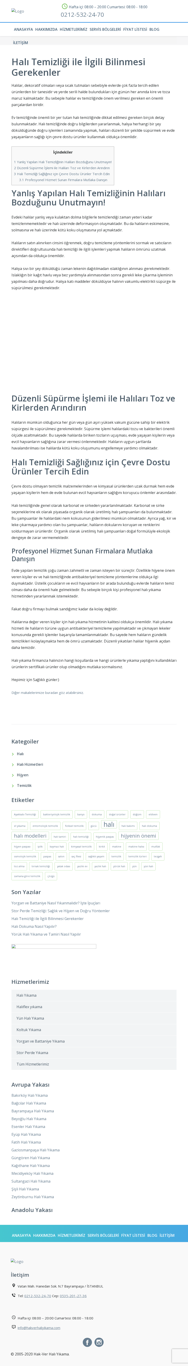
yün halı (148, 866)
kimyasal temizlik (81, 846)
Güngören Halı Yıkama (30, 1157)
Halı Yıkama (26, 995)
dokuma (97, 814)
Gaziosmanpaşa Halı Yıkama (35, 1150)
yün (134, 866)
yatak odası (63, 866)
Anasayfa (23, 29)
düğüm (137, 814)
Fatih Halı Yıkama (26, 1142)
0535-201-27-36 (73, 1295)
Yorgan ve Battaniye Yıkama (41, 1041)
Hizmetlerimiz (73, 29)
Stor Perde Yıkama (32, 1052)
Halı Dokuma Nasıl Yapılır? (34, 926)
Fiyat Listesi (135, 29)
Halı (20, 753)
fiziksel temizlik (74, 825)
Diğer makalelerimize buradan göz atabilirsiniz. (47, 692)
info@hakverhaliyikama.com (39, 1327)
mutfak (155, 846)
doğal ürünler (117, 814)
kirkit (102, 846)
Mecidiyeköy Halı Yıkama (32, 1173)
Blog (154, 29)
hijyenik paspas (105, 836)
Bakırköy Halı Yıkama (29, 1095)
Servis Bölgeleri (105, 29)
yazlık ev (82, 866)
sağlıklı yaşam (96, 856)
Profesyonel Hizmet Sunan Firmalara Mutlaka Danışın (63, 179)
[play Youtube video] (94, 343)
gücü (94, 825)
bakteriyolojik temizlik (56, 814)
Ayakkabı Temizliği (25, 814)
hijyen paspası (22, 846)
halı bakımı (128, 825)
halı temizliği (81, 836)
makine (116, 846)
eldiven (153, 814)
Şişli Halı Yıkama (25, 1189)
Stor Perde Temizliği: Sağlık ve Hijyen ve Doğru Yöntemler (60, 910)
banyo (81, 814)
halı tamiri (60, 836)
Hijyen (22, 774)
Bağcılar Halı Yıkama (28, 1103)
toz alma (19, 866)
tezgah (158, 856)
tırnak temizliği (41, 866)
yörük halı (119, 866)
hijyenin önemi (138, 835)
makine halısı (136, 846)
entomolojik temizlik (45, 825)
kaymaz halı (57, 846)
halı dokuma (149, 825)
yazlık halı (100, 866)
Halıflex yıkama (29, 1006)
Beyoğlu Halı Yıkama (28, 1118)
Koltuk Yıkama (29, 1029)
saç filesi (76, 856)
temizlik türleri (137, 856)
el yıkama (19, 825)
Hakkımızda (46, 29)
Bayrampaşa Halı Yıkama (32, 1111)
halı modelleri (30, 835)
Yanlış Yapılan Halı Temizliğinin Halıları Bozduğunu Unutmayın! (63, 162)
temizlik (116, 856)
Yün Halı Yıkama (30, 1018)
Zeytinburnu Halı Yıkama (32, 1196)
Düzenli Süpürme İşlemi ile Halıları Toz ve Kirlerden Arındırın (62, 167)
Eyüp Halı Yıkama (26, 1134)
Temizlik (24, 785)
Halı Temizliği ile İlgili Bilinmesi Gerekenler (47, 918)
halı (109, 824)
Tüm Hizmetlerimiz (33, 1064)
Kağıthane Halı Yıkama (30, 1165)
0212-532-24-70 (82, 14)
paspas (47, 856)
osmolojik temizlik (25, 856)
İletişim (20, 42)
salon (61, 856)
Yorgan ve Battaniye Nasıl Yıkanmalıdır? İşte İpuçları (55, 903)
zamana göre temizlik (27, 876)
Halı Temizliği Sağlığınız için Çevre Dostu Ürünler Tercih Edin (62, 173)
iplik (40, 846)
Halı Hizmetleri (30, 764)
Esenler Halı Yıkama (28, 1126)
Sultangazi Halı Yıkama (30, 1181)
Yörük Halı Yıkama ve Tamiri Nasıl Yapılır (46, 934)
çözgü (51, 876)
